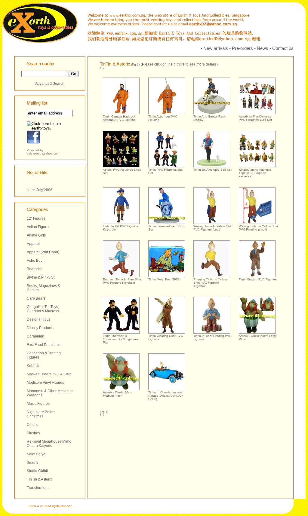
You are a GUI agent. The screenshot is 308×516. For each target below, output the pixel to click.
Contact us (283, 48)
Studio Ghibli (37, 471)
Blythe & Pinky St (40, 277)
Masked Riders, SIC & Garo (49, 374)
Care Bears (36, 298)
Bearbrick (34, 269)
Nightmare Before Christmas (41, 414)
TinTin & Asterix (39, 479)
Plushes (33, 433)
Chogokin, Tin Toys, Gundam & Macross (43, 309)
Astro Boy (34, 260)
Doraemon (35, 336)
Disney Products (40, 328)
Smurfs (32, 462)
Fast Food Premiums (43, 345)
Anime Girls (36, 235)
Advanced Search (49, 83)
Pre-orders (242, 48)
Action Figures (38, 227)
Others (32, 425)
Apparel (33, 244)
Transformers (37, 488)
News (262, 48)
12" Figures (36, 218)
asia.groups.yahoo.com (43, 153)
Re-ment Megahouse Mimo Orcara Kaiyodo (49, 443)
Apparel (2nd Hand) (43, 252)
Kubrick (33, 366)
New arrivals (215, 48)
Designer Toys (38, 319)
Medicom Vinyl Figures (45, 382)
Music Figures (38, 404)
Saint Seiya (36, 454)
